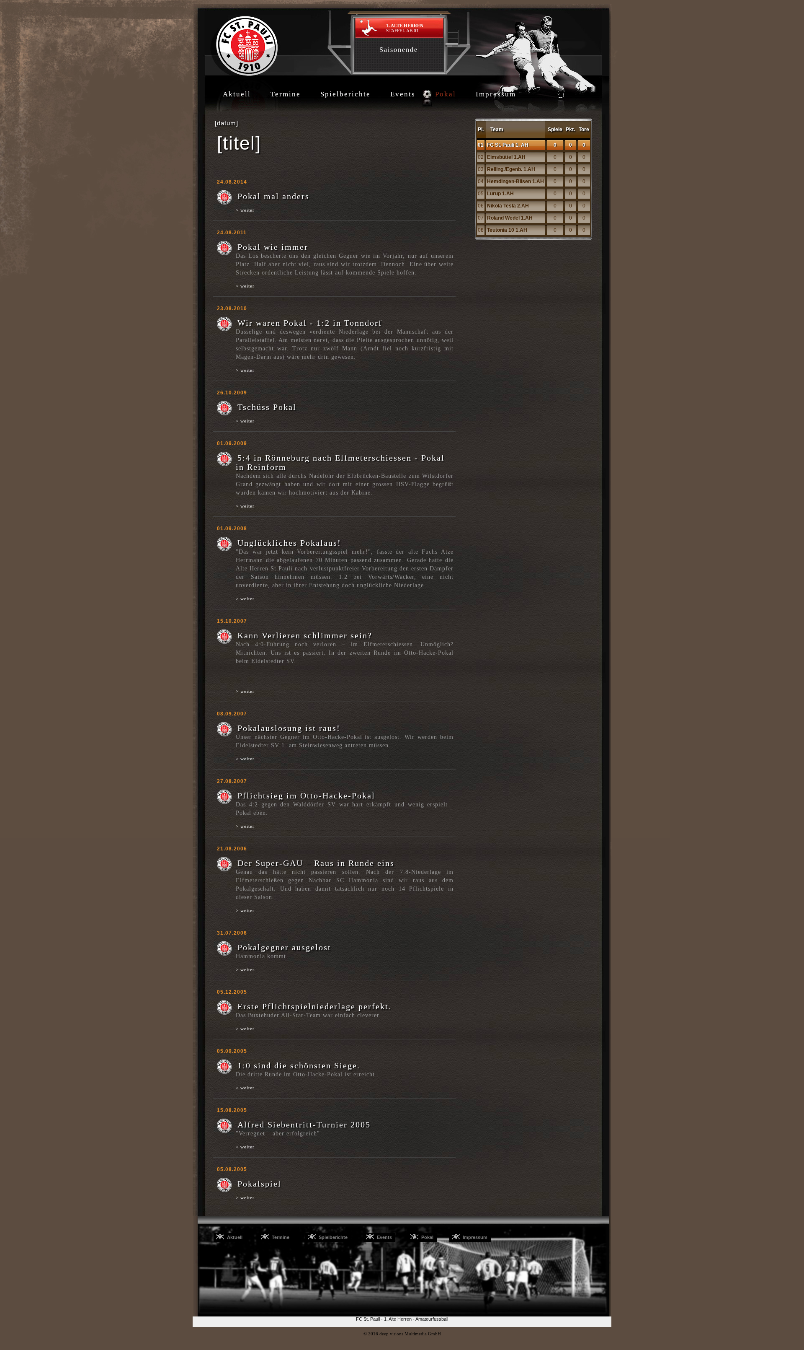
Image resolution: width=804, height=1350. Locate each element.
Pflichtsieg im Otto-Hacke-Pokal (306, 795)
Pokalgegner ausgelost (284, 947)
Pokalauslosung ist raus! (288, 728)
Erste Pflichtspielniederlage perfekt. (314, 1006)
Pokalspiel (259, 1183)
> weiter (245, 209)
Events (402, 94)
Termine (286, 94)
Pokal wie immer (272, 246)
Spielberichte (345, 94)
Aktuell (237, 94)
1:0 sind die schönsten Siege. (298, 1065)
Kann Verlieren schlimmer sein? (304, 635)
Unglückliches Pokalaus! (289, 542)
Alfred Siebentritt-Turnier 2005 (304, 1124)
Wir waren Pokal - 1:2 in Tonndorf (309, 322)
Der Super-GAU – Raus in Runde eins (315, 863)
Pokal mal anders (273, 196)
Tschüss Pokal (266, 407)
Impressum (496, 94)
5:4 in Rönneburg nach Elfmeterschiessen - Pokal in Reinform (340, 462)
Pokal (445, 94)
